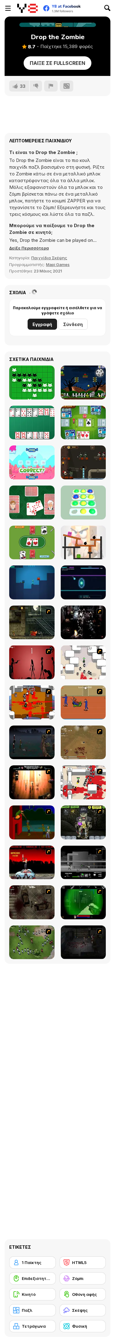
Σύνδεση (73, 324)
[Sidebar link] (8, 8)
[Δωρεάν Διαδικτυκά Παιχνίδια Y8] (27, 8)
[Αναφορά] (51, 86)
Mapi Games (58, 264)
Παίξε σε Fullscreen (57, 63)
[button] (29, 248)
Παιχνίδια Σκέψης (49, 257)
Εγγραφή (42, 324)
